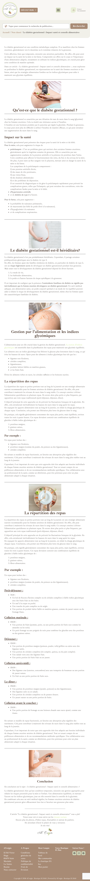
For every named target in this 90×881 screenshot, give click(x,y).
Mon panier (43, 867)
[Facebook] (74, 853)
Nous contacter (10, 870)
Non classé (16, 32)
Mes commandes (45, 858)
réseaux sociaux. (60, 817)
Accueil (5, 32)
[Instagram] (79, 853)
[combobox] (35, 26)
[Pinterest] (83, 853)
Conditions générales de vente (26, 855)
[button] (58, 10)
